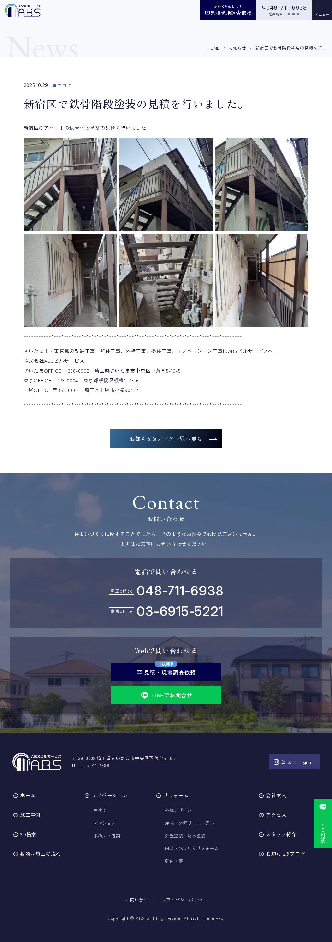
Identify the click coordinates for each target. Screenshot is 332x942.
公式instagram (298, 761)
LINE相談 (323, 827)
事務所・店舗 (106, 835)
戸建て (100, 810)
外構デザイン (178, 810)
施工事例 (30, 814)
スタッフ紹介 (281, 834)
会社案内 (276, 795)
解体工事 (174, 861)
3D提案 (28, 834)
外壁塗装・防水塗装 (185, 835)
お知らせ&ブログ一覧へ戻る (166, 439)
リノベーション (109, 795)
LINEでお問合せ (172, 695)
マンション (104, 823)
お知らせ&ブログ (285, 853)
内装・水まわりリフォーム (192, 848)
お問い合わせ (138, 900)
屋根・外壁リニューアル (189, 823)
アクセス (276, 814)
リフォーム (176, 795)
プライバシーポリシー (184, 900)
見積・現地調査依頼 (166, 672)
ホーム (27, 795)
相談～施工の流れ (40, 853)
